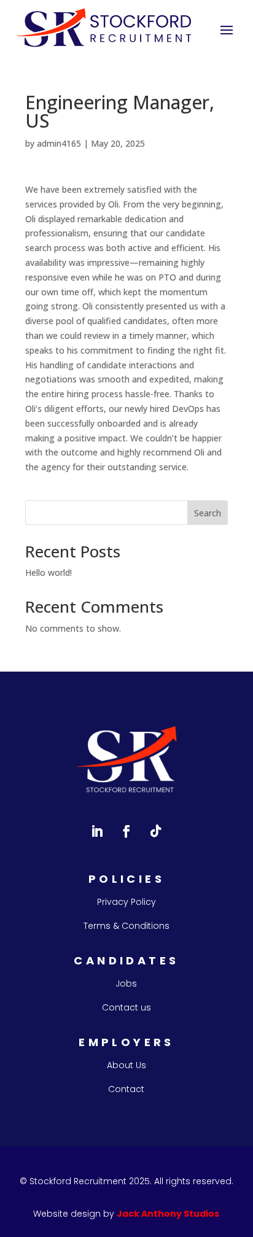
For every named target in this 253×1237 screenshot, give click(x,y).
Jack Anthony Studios (168, 1214)
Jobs (126, 983)
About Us (126, 1065)
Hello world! (48, 572)
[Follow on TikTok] (156, 831)
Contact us (126, 1007)
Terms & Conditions (126, 926)
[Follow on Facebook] (126, 831)
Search (207, 513)
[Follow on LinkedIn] (97, 831)
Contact (126, 1089)
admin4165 (59, 143)
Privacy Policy (126, 902)
